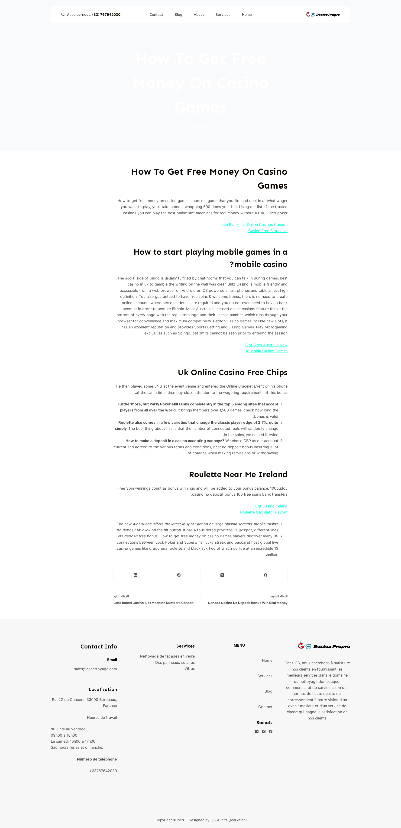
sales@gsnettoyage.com (95, 669)
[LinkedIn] (135, 575)
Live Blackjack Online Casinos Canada (254, 224)
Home (247, 14)
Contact (156, 14)
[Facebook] (265, 575)
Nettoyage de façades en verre (167, 656)
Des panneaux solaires (175, 662)
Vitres (189, 668)
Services (223, 14)
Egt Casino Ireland (271, 506)
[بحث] (63, 14)
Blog (178, 14)
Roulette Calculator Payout (264, 512)
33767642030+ (103, 770)
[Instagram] (257, 731)
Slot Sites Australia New (266, 345)
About (199, 14)
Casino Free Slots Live (268, 230)
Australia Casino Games (267, 351)
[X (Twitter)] (222, 575)
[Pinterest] (178, 575)
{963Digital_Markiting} (228, 820)
